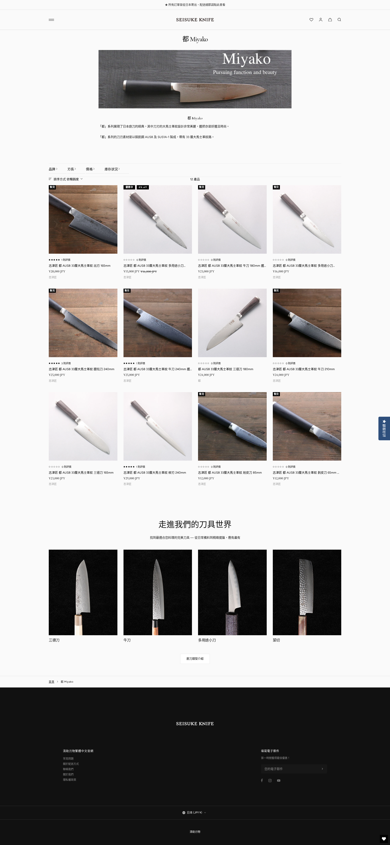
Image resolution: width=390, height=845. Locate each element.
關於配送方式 (71, 763)
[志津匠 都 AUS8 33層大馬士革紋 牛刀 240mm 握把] (158, 323)
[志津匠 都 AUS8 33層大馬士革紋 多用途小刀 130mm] (307, 219)
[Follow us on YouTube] (279, 780)
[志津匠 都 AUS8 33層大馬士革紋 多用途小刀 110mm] (158, 219)
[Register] (322, 769)
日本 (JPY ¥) (194, 812)
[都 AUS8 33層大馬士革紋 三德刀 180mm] (232, 323)
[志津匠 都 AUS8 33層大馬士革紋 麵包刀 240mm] (83, 323)
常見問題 (68, 758)
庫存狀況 (111, 169)
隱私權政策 (69, 779)
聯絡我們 (68, 769)
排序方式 (66, 179)
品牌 (52, 169)
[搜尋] (339, 20)
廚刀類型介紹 (195, 658)
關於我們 (68, 774)
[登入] (321, 20)
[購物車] (330, 20)
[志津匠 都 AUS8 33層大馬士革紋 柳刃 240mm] (158, 426)
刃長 (70, 169)
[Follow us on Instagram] (270, 780)
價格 (89, 169)
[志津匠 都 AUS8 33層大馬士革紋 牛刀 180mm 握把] (232, 219)
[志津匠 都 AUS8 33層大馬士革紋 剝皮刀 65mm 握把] (307, 426)
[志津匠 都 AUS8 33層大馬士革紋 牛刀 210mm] (307, 323)
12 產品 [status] (195, 179)
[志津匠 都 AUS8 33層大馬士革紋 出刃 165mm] (83, 219)
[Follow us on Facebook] (262, 780)
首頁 (51, 681)
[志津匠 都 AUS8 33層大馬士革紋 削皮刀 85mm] (232, 426)
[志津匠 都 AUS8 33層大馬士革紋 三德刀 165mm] (83, 426)
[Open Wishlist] (311, 20)
